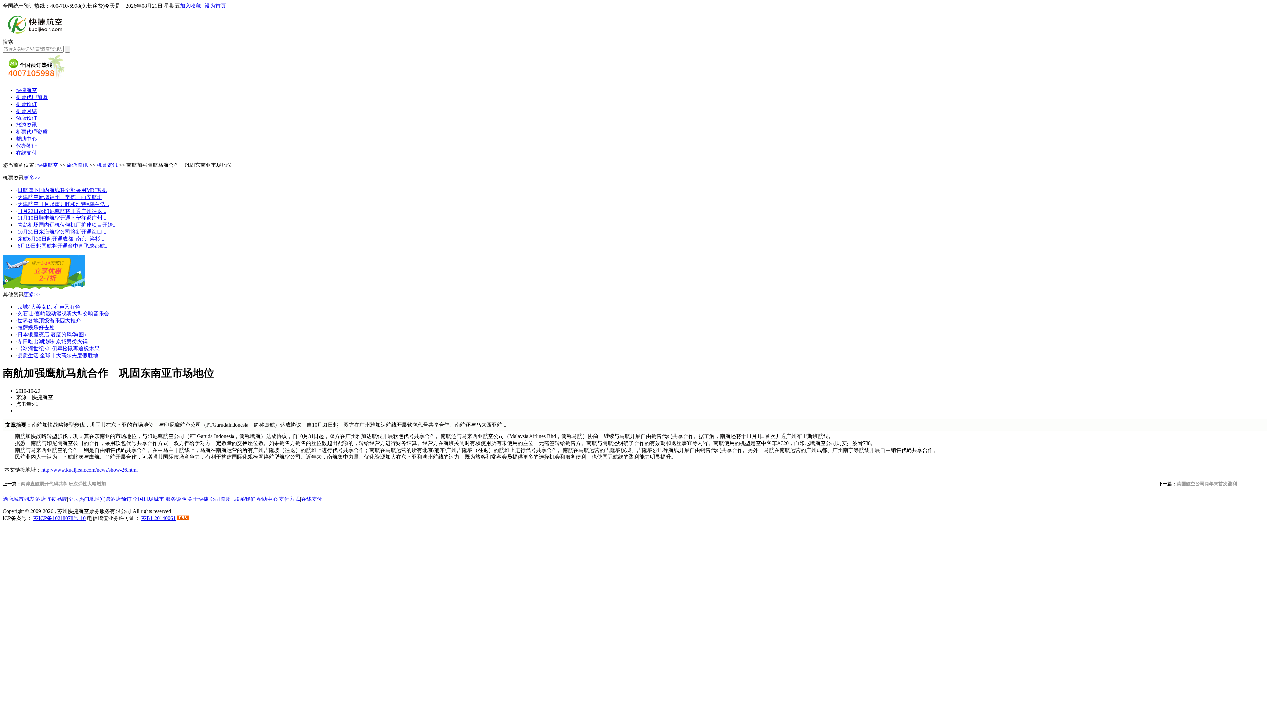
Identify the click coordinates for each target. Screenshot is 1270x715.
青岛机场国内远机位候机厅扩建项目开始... (67, 225)
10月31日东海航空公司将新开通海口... (62, 232)
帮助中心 (26, 139)
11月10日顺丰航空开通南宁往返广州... (62, 218)
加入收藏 (190, 6)
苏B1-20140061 (158, 518)
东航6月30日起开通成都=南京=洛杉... (61, 239)
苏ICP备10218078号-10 (59, 518)
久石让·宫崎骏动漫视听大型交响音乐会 (63, 313)
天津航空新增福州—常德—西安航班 (60, 197)
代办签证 (26, 146)
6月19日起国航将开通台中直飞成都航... (63, 246)
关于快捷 (198, 499)
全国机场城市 (148, 499)
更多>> (32, 178)
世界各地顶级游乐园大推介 (49, 320)
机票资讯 (107, 165)
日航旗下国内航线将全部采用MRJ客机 (62, 190)
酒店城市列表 (18, 499)
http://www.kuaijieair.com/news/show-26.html (89, 470)
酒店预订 (26, 118)
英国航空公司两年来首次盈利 (1207, 483)
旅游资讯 (26, 125)
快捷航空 (26, 90)
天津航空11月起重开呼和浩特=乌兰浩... (63, 204)
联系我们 (245, 499)
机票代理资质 (32, 132)
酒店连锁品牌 (51, 499)
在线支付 (26, 153)
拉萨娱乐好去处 (36, 327)
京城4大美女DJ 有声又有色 (49, 307)
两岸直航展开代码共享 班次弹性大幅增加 (63, 483)
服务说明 (176, 499)
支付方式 (289, 499)
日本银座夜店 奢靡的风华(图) (52, 334)
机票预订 (26, 104)
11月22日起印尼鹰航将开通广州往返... (62, 211)
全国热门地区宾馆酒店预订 (100, 499)
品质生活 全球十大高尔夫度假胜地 (58, 355)
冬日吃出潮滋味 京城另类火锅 (53, 341)
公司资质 (220, 499)
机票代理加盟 (32, 97)
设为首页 (215, 6)
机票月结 (26, 111)
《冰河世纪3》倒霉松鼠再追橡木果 (59, 348)
